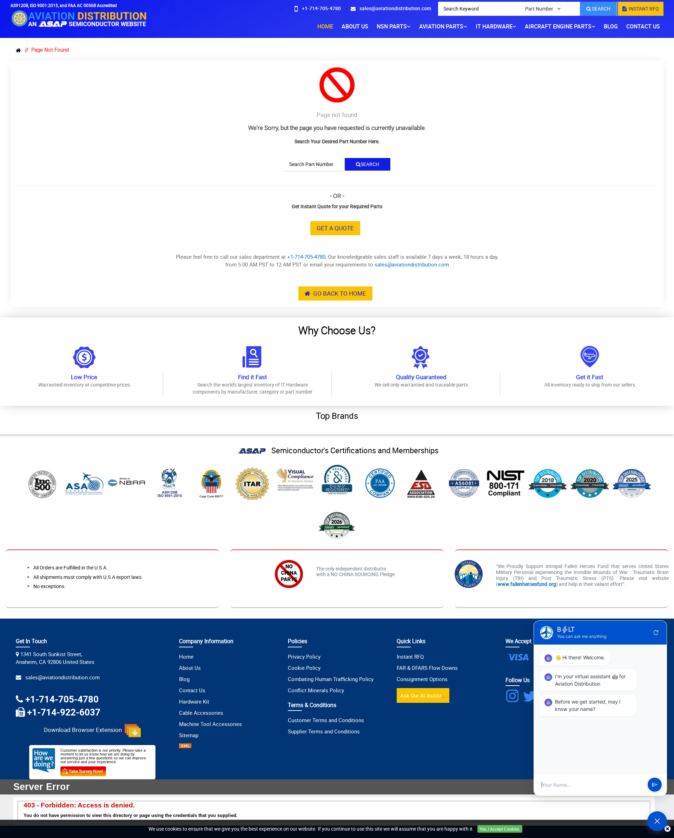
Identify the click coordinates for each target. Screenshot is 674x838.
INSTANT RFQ (643, 8)
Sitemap (188, 735)
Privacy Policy (304, 656)
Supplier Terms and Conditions (324, 731)
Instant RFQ (410, 656)
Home (325, 26)
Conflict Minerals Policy (316, 690)
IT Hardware (494, 26)
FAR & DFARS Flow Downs (427, 667)
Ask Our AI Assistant (424, 695)
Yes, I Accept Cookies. (500, 829)
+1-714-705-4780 (306, 256)
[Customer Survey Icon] (83, 770)
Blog (611, 26)
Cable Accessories (201, 712)
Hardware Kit (194, 701)
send (655, 785)
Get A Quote (335, 228)
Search (370, 164)
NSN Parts (392, 26)
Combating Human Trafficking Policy (331, 678)
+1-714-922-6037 (63, 712)
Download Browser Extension (84, 730)
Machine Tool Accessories (210, 723)
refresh (656, 632)
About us (355, 26)
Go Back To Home (338, 293)
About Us (190, 667)
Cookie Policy (304, 667)
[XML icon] (185, 746)
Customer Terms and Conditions (326, 720)
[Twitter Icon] (531, 695)
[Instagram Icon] (513, 695)
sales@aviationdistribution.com (412, 264)
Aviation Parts (441, 26)
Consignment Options (422, 678)
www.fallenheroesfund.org (527, 584)
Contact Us (643, 26)
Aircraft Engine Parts (558, 26)
